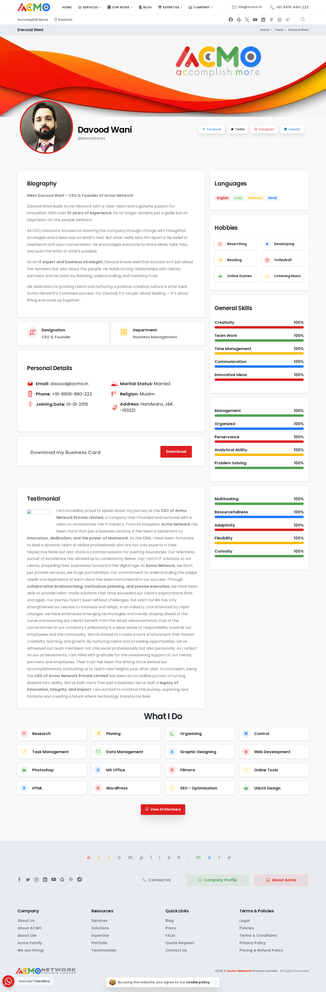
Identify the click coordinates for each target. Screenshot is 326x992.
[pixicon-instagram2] (36, 879)
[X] (247, 19)
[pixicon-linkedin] (45, 879)
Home (264, 30)
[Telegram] (288, 19)
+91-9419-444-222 (292, 7)
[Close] (214, 982)
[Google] (239, 19)
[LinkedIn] (263, 19)
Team (279, 30)
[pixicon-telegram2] (79, 879)
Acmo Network (239, 971)
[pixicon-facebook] (19, 879)
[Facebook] (231, 19)
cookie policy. (198, 982)
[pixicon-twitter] (28, 879)
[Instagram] (279, 19)
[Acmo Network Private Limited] (46, 971)
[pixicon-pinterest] (71, 879)
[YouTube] (255, 19)
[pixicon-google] (62, 879)
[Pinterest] (271, 19)
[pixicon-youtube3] (53, 879)
